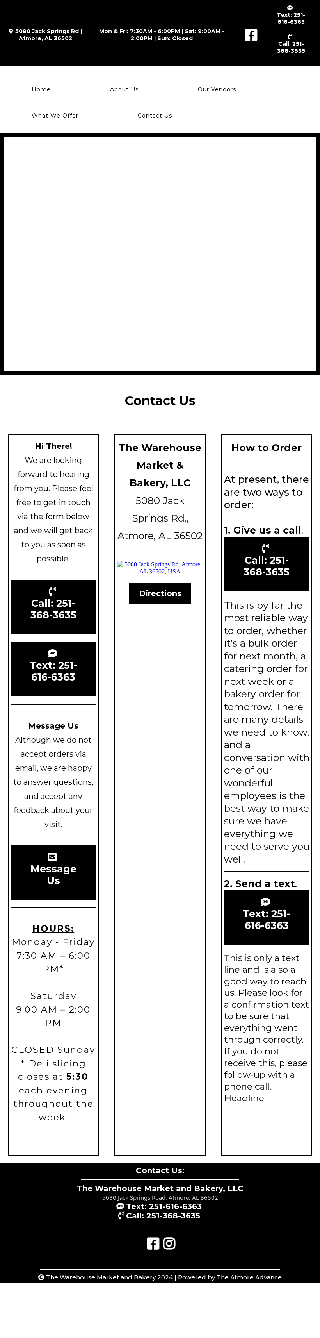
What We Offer (55, 115)
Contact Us (155, 115)
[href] (160, 568)
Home (41, 89)
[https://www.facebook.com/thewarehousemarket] (249, 35)
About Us (124, 89)
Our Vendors (217, 89)
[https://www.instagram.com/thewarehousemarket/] (168, 1240)
